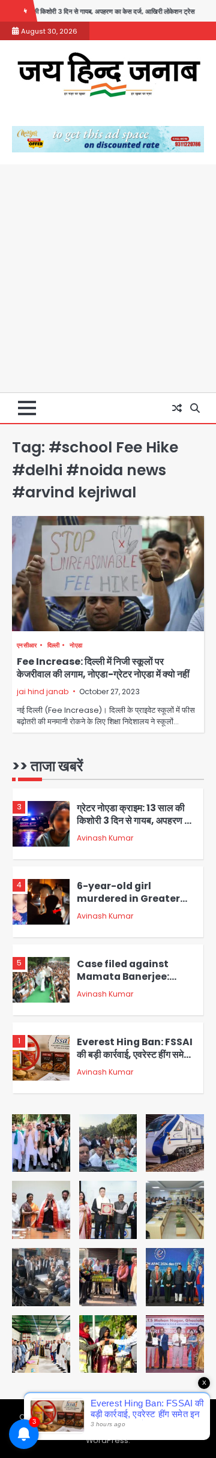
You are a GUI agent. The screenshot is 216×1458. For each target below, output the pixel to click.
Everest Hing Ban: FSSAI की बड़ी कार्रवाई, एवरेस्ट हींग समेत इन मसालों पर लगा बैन (135, 987)
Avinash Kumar (105, 849)
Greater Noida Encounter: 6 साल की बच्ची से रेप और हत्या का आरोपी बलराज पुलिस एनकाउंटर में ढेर (136, 1071)
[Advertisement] (108, 278)
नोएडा (76, 645)
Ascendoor (111, 1429)
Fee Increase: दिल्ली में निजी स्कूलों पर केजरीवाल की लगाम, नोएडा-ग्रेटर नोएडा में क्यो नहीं (103, 668)
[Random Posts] (177, 408)
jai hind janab (42, 691)
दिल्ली (53, 645)
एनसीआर (27, 645)
